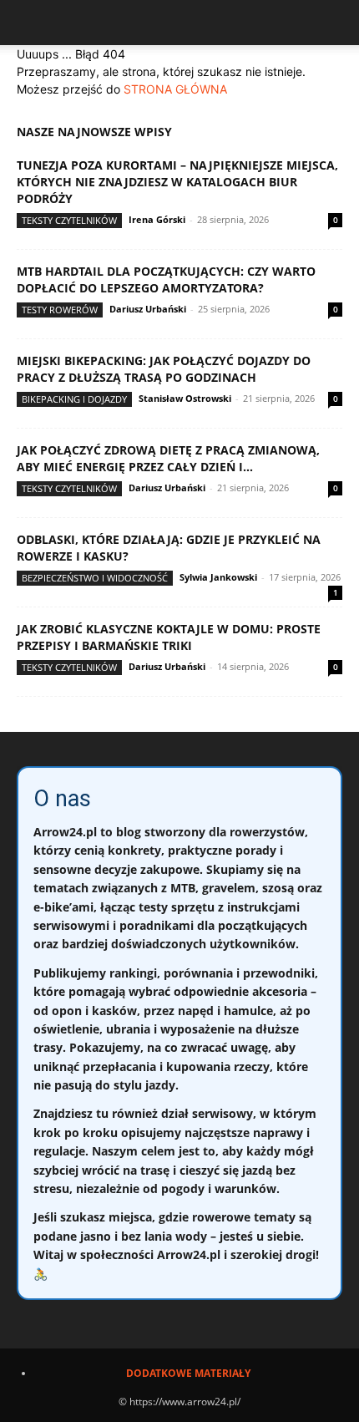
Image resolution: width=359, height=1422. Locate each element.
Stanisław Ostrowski (185, 398)
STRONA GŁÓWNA (175, 89)
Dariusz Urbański (147, 308)
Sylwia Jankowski (218, 577)
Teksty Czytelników (69, 220)
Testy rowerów (60, 309)
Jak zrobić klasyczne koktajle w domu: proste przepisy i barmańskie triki (169, 637)
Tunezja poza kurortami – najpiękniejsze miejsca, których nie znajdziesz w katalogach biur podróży (177, 181)
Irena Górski (157, 219)
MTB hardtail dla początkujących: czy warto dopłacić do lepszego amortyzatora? (166, 279)
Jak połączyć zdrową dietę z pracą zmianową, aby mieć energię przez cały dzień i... (168, 458)
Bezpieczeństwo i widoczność (95, 577)
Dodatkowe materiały (188, 1373)
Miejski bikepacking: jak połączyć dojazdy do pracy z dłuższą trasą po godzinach (164, 369)
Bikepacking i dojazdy (74, 399)
